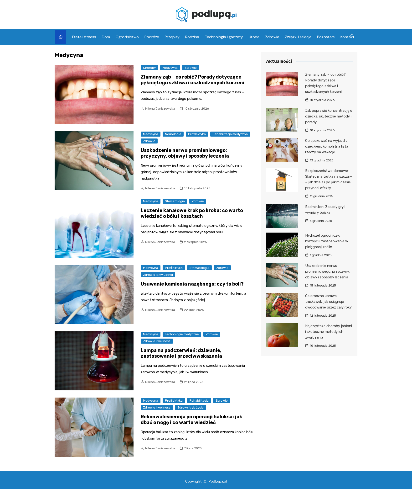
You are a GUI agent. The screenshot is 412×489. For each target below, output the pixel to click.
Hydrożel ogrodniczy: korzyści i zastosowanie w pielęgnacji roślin (326, 241)
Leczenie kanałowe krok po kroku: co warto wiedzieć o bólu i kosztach (192, 213)
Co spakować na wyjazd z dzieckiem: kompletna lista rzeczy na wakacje (326, 146)
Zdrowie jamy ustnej (158, 274)
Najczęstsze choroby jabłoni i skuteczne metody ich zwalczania (328, 332)
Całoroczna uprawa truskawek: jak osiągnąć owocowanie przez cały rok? (328, 301)
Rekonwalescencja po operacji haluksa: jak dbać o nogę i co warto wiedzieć (191, 419)
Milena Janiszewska (160, 108)
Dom (106, 36)
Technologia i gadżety (224, 36)
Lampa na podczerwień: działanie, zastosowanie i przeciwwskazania (181, 353)
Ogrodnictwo (127, 36)
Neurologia (173, 134)
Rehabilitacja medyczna (230, 134)
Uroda (254, 36)
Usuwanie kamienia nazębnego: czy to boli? (192, 284)
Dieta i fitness (84, 36)
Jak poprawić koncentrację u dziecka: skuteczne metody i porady (328, 116)
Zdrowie (272, 36)
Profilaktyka (197, 134)
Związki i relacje (298, 36)
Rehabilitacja (199, 400)
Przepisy (172, 36)
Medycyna (170, 67)
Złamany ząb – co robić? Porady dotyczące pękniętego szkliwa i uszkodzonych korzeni (192, 79)
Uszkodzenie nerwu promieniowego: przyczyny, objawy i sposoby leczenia (185, 153)
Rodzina (192, 36)
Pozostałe (326, 36)
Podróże (151, 36)
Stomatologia (175, 201)
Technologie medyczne (182, 334)
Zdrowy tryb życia (190, 407)
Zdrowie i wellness (156, 341)
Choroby (149, 67)
